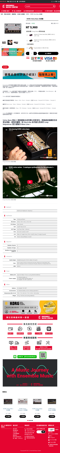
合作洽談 (15, 432)
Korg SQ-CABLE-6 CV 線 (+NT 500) (41, 48)
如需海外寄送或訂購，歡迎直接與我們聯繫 (30, 438)
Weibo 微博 (53, 442)
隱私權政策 (15, 430)
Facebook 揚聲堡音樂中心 (53, 435)
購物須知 (15, 435)
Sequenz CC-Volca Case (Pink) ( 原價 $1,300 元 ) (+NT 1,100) (44, 35)
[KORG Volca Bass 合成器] (13, 28)
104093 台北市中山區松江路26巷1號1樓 (30, 431)
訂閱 (43, 431)
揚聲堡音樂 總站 (53, 431)
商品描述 (5, 67)
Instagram (52, 437)
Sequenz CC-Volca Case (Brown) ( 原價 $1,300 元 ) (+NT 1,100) (45, 40)
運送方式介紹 (29, 434)
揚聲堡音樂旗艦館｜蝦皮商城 (53, 445)
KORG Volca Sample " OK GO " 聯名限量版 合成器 (23, 410)
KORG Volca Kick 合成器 (8, 409)
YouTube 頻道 (53, 439)
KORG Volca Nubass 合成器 (52, 409)
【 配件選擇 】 (30, 44)
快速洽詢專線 (29, 429)
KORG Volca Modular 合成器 (37, 409)
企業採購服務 (16, 433)
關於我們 (15, 429)
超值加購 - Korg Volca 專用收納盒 (35, 31)
